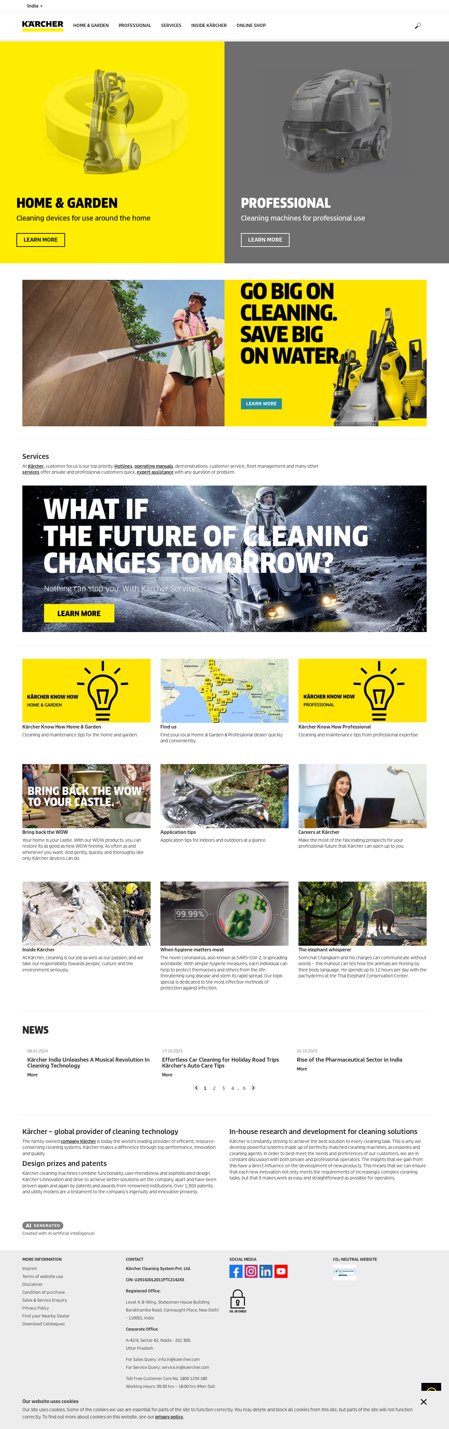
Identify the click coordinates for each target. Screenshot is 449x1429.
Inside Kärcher (209, 25)
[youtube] (281, 1271)
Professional (135, 25)
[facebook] (236, 1271)
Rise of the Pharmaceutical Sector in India (349, 1060)
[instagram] (251, 1271)
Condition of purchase (43, 1292)
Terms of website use (42, 1276)
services (30, 472)
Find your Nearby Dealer (46, 1315)
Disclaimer (32, 1284)
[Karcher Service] (224, 559)
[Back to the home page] (45, 26)
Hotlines (123, 466)
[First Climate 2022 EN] (344, 1272)
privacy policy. (169, 1417)
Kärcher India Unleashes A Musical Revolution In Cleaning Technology (88, 1063)
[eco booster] (224, 353)
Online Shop (251, 25)
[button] (196, 1088)
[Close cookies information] (424, 1402)
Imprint (29, 1268)
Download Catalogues (43, 1323)
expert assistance (155, 472)
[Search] (418, 26)
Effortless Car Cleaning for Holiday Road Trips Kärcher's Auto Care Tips (220, 1063)
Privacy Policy (35, 1308)
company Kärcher (78, 1141)
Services (171, 25)
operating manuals (153, 466)
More (32, 1075)
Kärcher (36, 466)
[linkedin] (265, 1271)
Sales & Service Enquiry (44, 1300)
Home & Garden (91, 25)
